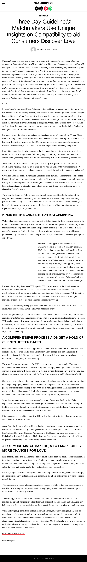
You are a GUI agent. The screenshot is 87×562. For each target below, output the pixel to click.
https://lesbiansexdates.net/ (13, 533)
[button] (3, 3)
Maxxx (42, 49)
